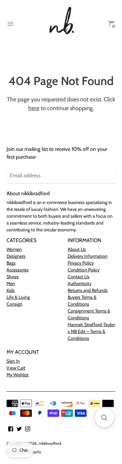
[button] (104, 417)
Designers (16, 256)
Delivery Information (88, 256)
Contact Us (78, 277)
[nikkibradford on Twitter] (19, 428)
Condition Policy (84, 270)
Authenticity (79, 283)
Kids (11, 290)
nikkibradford (50, 443)
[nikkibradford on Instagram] (27, 428)
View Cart (16, 368)
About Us (77, 249)
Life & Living (18, 297)
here (33, 108)
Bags (11, 263)
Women (14, 249)
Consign (14, 304)
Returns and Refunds (88, 290)
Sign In (13, 361)
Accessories (18, 270)
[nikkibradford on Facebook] (10, 428)
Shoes (13, 277)
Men (11, 283)
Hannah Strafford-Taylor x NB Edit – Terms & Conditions (91, 331)
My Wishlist (18, 375)
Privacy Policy (81, 263)
